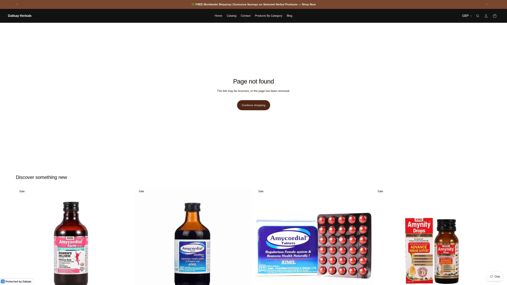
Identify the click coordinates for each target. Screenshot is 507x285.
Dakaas (27, 281)
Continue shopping (253, 105)
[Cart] (494, 15)
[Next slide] (486, 4)
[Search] (477, 15)
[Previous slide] (17, 4)
